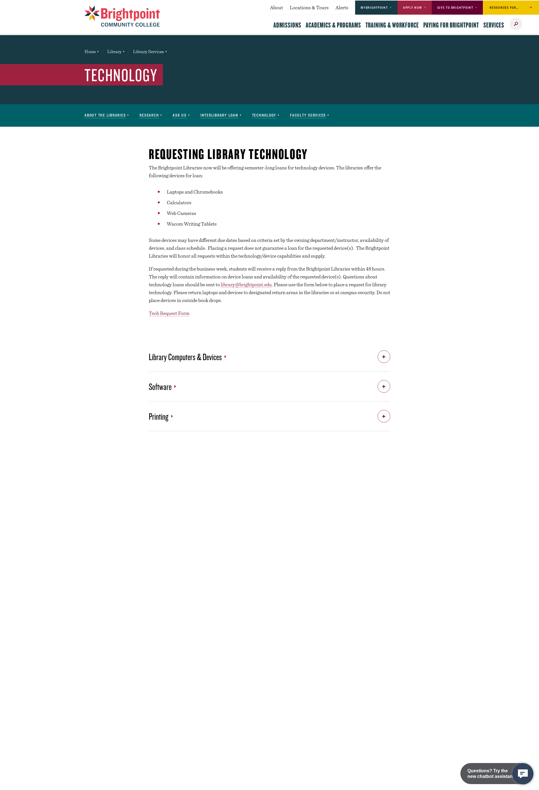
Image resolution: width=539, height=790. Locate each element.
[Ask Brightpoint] (522, 773)
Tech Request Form (169, 313)
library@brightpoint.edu (246, 284)
